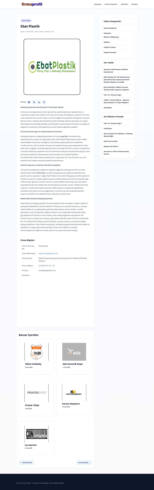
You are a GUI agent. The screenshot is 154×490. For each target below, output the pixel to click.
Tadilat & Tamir (110, 47)
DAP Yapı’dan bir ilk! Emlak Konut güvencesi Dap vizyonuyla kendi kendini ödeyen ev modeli (117, 79)
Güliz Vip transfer (111, 141)
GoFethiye (108, 108)
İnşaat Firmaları (110, 52)
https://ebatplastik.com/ (48, 253)
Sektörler (124, 4)
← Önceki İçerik (26, 463)
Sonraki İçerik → (84, 463)
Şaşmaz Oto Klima (111, 146)
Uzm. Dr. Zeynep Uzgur (113, 95)
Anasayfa (97, 4)
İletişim (135, 4)
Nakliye (107, 42)
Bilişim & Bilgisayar (111, 37)
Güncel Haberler (111, 4)
